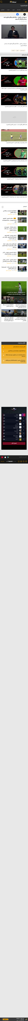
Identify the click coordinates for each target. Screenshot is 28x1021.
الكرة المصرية (9, 240)
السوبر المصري (22, 50)
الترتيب (13, 9)
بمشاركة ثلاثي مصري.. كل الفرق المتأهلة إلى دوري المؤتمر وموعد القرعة (14, 361)
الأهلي (17, 50)
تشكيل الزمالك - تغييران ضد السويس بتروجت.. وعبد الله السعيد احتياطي (10, 229)
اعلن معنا (2, 461)
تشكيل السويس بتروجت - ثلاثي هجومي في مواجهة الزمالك (9, 253)
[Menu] (26, 2)
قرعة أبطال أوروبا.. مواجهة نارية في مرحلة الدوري (14, 351)
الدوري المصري (10, 214)
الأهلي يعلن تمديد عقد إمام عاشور (14, 347)
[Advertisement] (14, 385)
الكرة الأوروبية (9, 232)
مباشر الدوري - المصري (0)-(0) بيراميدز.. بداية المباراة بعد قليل (9, 220)
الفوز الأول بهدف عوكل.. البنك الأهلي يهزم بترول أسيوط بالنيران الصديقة (9, 245)
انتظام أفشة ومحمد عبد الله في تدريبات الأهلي (9, 211)
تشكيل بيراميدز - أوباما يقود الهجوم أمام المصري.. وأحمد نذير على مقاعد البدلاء (9, 237)
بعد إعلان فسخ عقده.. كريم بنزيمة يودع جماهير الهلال (9, 267)
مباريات (8, 9)
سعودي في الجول (8, 270)
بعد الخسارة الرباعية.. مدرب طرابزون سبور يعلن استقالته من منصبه (14, 355)
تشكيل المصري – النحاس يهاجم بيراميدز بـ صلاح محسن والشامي (9, 260)
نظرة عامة (19, 9)
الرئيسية (24, 9)
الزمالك (13, 50)
